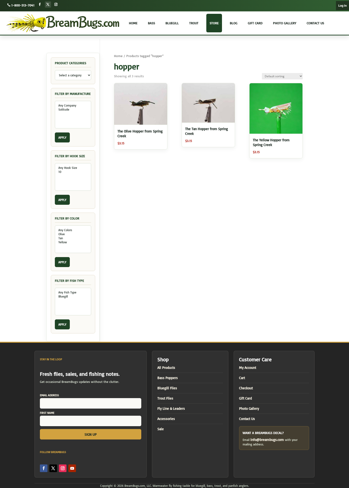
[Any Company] (73, 105)
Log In (342, 5)
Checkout (246, 388)
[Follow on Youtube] (72, 468)
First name (47, 413)
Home (133, 23)
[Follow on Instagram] (56, 4)
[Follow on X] (48, 4)
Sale (160, 429)
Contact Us (315, 23)
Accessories (166, 418)
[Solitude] (73, 109)
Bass (151, 23)
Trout (193, 23)
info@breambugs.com (267, 439)
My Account (247, 367)
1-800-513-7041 (22, 5)
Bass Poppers (167, 378)
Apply (62, 137)
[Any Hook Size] (73, 168)
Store (214, 23)
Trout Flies (165, 398)
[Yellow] (73, 242)
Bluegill (172, 23)
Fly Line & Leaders (171, 408)
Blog (233, 23)
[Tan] (73, 238)
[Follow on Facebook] (40, 4)
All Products (166, 367)
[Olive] (73, 234)
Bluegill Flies (167, 388)
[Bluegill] (73, 296)
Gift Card (255, 23)
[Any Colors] (73, 230)
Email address (49, 395)
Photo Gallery (284, 23)
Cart (242, 378)
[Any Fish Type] (73, 292)
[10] (73, 172)
